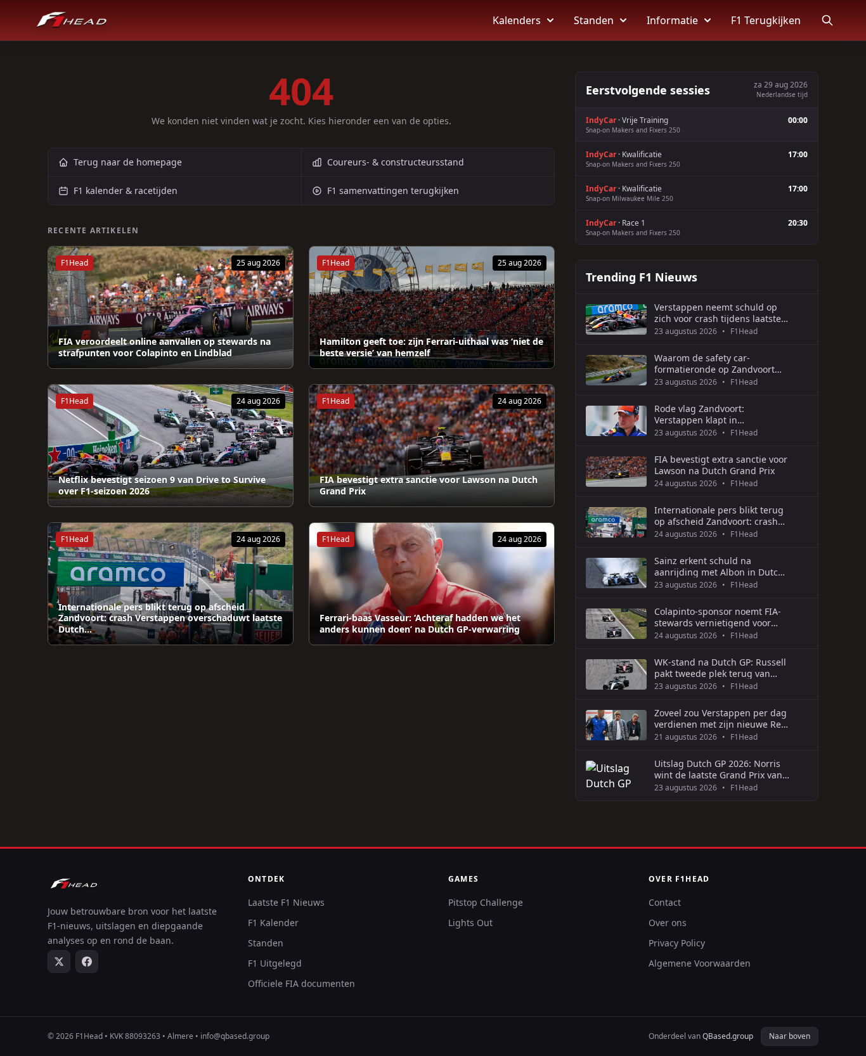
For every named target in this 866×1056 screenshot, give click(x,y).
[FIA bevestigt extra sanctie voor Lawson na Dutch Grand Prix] (431, 445)
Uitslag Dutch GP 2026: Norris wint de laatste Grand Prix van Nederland (718, 769)
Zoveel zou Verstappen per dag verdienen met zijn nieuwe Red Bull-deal (720, 718)
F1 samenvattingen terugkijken (393, 190)
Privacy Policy (677, 943)
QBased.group (727, 1036)
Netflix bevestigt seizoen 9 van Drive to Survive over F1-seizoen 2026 (162, 485)
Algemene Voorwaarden (700, 963)
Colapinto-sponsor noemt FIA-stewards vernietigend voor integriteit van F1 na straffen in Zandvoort (720, 617)
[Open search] (827, 20)
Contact (665, 902)
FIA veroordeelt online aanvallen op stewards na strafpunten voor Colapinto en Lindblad (164, 347)
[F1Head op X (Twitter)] (59, 961)
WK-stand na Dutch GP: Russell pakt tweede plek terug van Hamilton (720, 668)
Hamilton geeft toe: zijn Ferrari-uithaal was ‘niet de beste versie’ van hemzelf (431, 347)
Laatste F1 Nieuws (286, 902)
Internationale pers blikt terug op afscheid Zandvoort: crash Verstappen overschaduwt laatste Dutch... (170, 618)
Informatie (672, 20)
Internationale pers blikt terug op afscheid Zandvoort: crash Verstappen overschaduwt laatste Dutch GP (719, 516)
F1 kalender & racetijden (126, 190)
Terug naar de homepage (128, 162)
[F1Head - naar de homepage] (71, 20)
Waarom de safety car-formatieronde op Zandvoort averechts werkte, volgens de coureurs (716, 363)
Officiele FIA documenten (301, 983)
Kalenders (517, 20)
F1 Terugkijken (766, 20)
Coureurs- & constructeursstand (395, 162)
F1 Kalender (273, 923)
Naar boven (789, 1036)
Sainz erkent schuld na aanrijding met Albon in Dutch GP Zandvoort (719, 566)
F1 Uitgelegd (275, 963)
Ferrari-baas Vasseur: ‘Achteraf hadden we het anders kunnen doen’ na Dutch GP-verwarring (420, 623)
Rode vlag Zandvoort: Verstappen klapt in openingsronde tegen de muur (720, 414)
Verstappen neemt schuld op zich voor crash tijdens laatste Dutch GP (717, 313)
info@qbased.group (234, 1036)
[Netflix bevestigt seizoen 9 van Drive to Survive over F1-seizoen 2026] (170, 445)
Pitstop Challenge (485, 902)
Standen (594, 20)
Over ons (668, 923)
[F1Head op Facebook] (86, 961)
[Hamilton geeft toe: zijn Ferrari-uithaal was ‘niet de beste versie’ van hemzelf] (431, 307)
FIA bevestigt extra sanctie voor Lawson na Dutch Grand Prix (429, 485)
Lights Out (470, 923)
